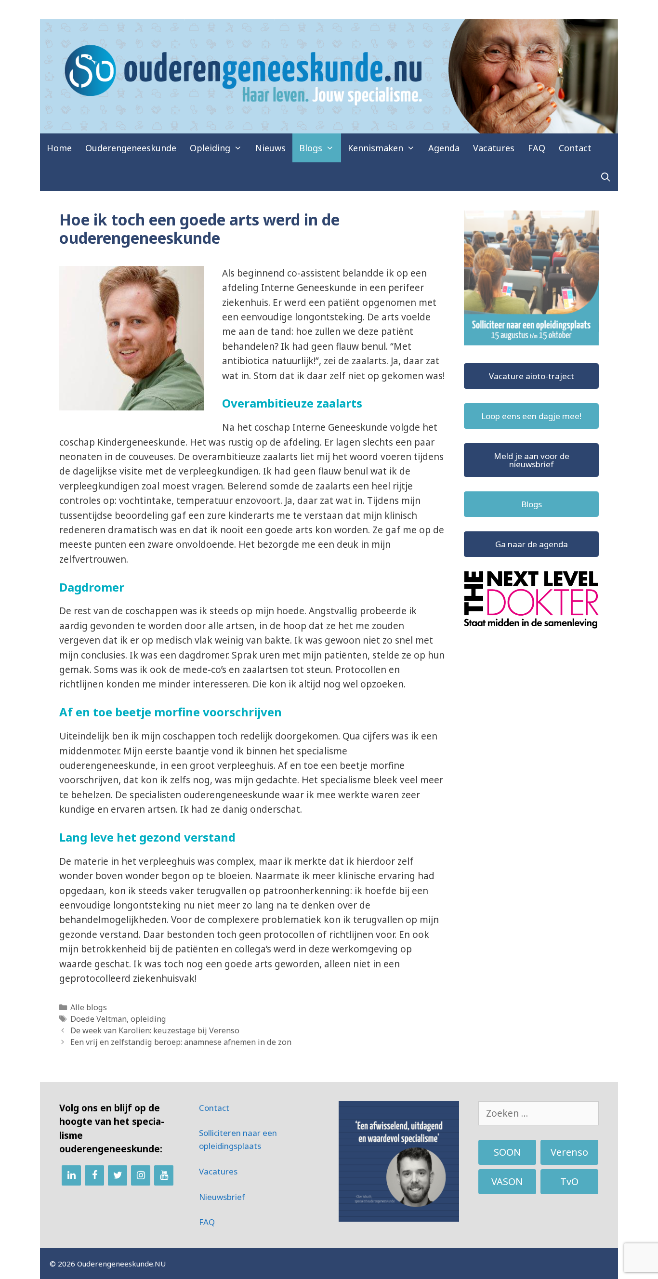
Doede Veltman (98, 1019)
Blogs (310, 148)
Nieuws (270, 148)
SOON (507, 1152)
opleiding (148, 1019)
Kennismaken (375, 148)
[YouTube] (163, 1175)
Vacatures (493, 148)
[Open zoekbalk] (605, 176)
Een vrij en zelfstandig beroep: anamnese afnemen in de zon (180, 1042)
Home (59, 148)
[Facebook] (94, 1175)
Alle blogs (88, 1007)
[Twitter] (117, 1175)
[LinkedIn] (71, 1175)
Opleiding (210, 148)
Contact (575, 148)
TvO (569, 1181)
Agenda (444, 148)
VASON (507, 1181)
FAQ (536, 148)
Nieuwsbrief (222, 1196)
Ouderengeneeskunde (130, 148)
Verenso (569, 1152)
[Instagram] (140, 1175)
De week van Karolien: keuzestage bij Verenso (154, 1030)
